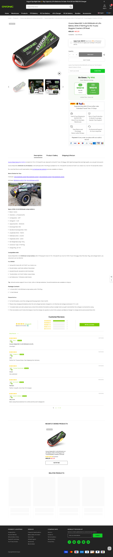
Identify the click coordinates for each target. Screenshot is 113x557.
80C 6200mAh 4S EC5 (58, 177)
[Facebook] (69, 542)
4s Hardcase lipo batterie (39, 169)
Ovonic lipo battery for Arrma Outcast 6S (31, 18)
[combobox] (47, 7)
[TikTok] (83, 542)
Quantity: (71, 51)
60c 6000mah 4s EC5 (33, 180)
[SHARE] (103, 55)
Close (104, 1)
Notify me (57, 463)
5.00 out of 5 (27, 324)
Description (38, 155)
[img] (13, 338)
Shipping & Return (68, 155)
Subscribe (97, 71)
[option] (36, 50)
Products (15, 18)
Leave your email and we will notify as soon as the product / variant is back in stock (85, 66)
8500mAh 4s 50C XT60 (20, 180)
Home (9, 18)
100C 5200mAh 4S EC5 (20, 177)
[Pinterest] (79, 542)
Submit (97, 535)
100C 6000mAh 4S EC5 (45, 177)
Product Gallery (52, 155)
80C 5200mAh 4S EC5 (33, 177)
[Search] (49, 7)
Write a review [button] (89, 325)
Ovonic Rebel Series (13, 162)
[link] (19, 510)
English (101, 13)
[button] (8, 87)
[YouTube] (88, 542)
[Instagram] (74, 542)
